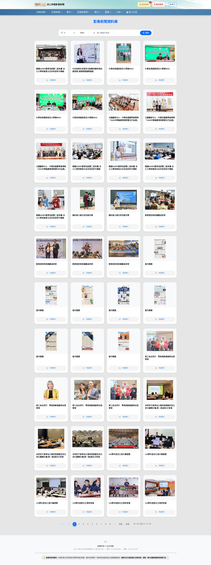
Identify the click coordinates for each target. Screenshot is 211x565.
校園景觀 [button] (55, 12)
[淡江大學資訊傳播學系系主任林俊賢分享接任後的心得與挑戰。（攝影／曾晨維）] (87, 487)
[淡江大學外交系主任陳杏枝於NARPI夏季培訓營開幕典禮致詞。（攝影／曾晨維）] (87, 151)
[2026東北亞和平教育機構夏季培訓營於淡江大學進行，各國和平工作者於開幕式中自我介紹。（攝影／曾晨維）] (160, 151)
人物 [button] (118, 12)
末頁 (127, 524)
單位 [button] (96, 12)
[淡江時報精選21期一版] (124, 341)
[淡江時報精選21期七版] (51, 295)
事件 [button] (68, 12)
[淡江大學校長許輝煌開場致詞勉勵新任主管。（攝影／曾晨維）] (124, 487)
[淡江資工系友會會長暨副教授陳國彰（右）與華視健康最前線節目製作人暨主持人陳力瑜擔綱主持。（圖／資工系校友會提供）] (87, 390)
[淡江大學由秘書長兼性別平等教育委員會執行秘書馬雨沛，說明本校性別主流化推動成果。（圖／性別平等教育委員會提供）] (160, 390)
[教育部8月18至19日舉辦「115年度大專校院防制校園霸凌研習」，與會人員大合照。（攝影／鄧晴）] (124, 248)
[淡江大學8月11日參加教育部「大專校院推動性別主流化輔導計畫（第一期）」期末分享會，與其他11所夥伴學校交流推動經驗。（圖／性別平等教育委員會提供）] (87, 439)
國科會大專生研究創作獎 (82, 215)
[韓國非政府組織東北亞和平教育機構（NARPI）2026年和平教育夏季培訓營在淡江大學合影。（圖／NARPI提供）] (51, 53)
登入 (173, 4)
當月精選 (148, 264)
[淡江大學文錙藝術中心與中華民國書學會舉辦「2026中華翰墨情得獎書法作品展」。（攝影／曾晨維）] (51, 151)
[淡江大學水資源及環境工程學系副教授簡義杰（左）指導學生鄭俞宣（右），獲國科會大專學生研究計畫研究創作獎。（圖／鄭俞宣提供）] (87, 200)
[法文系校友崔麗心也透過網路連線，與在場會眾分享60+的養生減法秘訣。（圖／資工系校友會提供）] (51, 390)
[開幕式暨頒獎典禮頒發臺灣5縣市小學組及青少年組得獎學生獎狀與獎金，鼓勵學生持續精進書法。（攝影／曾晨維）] (160, 102)
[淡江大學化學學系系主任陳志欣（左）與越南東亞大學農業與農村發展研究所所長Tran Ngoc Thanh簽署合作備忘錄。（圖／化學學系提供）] (160, 53)
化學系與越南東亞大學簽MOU (121, 69)
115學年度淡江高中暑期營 (119, 454)
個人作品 (133, 12)
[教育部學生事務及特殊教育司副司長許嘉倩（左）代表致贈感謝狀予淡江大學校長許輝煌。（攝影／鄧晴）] (51, 248)
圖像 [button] (107, 12)
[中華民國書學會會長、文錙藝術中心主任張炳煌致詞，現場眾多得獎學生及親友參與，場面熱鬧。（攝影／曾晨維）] (124, 102)
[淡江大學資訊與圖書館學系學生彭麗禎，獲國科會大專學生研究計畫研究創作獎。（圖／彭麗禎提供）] (124, 200)
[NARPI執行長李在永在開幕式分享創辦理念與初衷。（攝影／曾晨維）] (124, 151)
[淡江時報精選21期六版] (87, 295)
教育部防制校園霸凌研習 (155, 215)
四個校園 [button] (40, 12)
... (114, 524)
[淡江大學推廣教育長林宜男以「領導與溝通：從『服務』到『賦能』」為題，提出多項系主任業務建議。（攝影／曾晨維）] (160, 487)
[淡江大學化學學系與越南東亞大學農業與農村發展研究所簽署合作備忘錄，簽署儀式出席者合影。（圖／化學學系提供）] (87, 102)
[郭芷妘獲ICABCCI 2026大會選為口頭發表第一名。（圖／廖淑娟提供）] (87, 53)
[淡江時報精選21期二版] (87, 341)
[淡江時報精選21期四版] (160, 295)
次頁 (120, 524)
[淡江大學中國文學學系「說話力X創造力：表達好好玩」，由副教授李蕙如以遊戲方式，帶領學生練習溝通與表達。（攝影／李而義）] (51, 487)
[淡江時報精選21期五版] (124, 295)
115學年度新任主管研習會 (83, 503)
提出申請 (146, 3)
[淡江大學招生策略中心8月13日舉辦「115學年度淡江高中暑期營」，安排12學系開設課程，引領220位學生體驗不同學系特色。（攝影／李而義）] (124, 439)
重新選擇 (159, 4)
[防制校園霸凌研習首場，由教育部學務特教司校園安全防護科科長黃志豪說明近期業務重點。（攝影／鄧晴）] (160, 200)
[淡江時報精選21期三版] (51, 341)
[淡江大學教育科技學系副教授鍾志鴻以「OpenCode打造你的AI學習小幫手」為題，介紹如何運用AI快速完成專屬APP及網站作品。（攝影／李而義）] (160, 439)
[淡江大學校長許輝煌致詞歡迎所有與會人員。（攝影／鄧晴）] (87, 248)
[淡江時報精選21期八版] (160, 248)
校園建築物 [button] (82, 12)
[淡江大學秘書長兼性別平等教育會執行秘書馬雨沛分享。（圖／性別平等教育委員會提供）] (51, 439)
